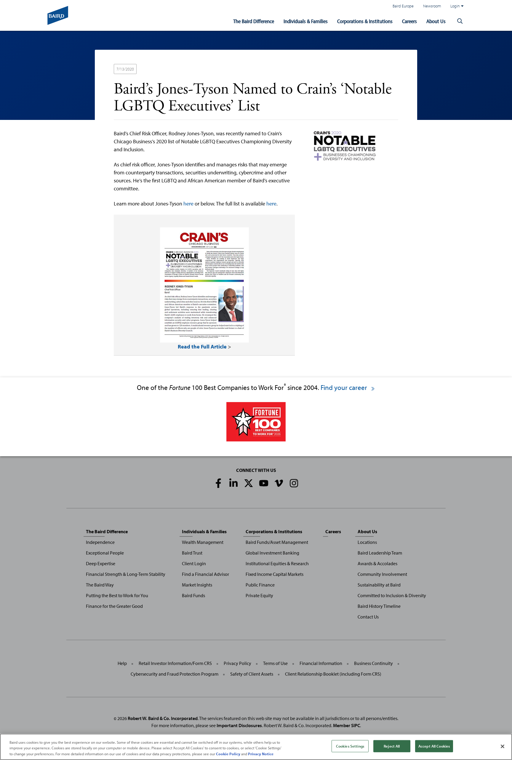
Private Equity (259, 595)
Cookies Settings (350, 745)
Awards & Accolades (377, 563)
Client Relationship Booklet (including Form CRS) (333, 674)
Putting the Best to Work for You (117, 595)
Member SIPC (346, 725)
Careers (409, 21)
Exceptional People (105, 553)
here (188, 203)
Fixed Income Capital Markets (274, 574)
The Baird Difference (253, 21)
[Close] (502, 746)
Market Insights (197, 585)
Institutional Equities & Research (277, 563)
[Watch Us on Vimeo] (279, 483)
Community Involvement (382, 574)
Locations (367, 542)
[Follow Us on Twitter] (248, 483)
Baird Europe (403, 5)
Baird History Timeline (379, 606)
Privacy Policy (237, 663)
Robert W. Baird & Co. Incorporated (163, 718)
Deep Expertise (100, 563)
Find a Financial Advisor (205, 574)
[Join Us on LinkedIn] (233, 483)
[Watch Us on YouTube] (264, 483)
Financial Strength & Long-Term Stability (125, 574)
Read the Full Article (202, 346)
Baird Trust (192, 553)
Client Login (194, 563)
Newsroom (432, 5)
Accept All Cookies (434, 745)
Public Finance (260, 585)
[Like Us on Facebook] (218, 483)
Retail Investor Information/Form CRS (175, 663)
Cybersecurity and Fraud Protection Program (174, 674)
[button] (459, 21)
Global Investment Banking (272, 553)
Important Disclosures (239, 725)
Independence (100, 542)
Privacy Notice (260, 753)
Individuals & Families (306, 21)
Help (122, 663)
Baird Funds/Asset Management (277, 542)
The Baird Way (100, 585)
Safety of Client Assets (251, 674)
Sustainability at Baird (379, 585)
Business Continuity (373, 663)
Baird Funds (193, 595)
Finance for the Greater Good (114, 606)
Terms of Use (275, 663)
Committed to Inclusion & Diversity (392, 595)
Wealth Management (202, 542)
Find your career (345, 387)
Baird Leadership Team (380, 553)
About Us (436, 21)
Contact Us (368, 617)
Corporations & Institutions (365, 21)
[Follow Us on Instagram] (294, 483)
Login (455, 5)
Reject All (392, 745)
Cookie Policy (228, 753)
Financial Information (321, 663)
